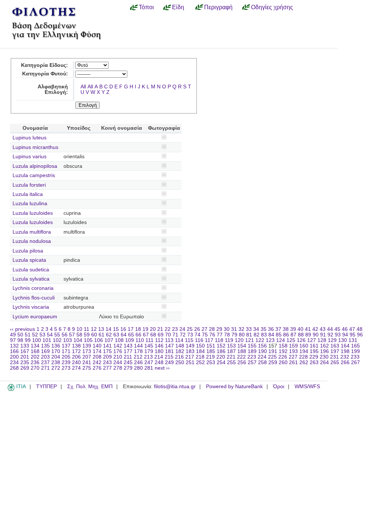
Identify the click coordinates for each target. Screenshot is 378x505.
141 (107, 346)
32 (241, 329)
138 (76, 346)
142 (117, 346)
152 (221, 346)
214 (158, 357)
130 (342, 340)
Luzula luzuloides (33, 213)
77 (220, 335)
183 (190, 351)
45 (337, 329)
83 (264, 335)
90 (316, 335)
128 (321, 340)
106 (98, 340)
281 (148, 368)
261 (293, 362)
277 (107, 368)
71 (175, 335)
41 (308, 329)
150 (200, 346)
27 (204, 329)
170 (55, 351)
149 (190, 346)
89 (308, 335)
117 (209, 340)
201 (24, 357)
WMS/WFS (307, 386)
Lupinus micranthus (35, 147)
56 (65, 335)
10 (79, 329)
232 (344, 357)
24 (182, 329)
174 (97, 351)
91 (323, 335)
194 (303, 351)
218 (200, 357)
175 (107, 351)
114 (179, 340)
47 (352, 329)
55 (57, 335)
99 (28, 340)
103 (67, 340)
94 (345, 335)
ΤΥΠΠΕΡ (46, 386)
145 (148, 346)
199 (355, 351)
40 (300, 329)
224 (262, 357)
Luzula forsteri (29, 185)
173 (86, 351)
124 (280, 340)
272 (55, 368)
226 (282, 357)
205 (66, 357)
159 (293, 346)
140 (97, 346)
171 (66, 351)
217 (189, 357)
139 (86, 346)
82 (257, 335)
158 (283, 346)
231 (334, 357)
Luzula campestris (34, 175)
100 (36, 340)
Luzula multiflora (32, 232)
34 (256, 329)
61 (101, 335)
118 (219, 340)
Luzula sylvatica (31, 279)
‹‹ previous (22, 329)
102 (57, 340)
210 (117, 357)
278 (117, 368)
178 (138, 351)
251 (190, 362)
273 (66, 368)
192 (283, 351)
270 (35, 368)
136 (55, 346)
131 (352, 340)
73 (190, 335)
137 (66, 346)
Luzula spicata (29, 260)
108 (119, 340)
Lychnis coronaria (33, 288)
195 (314, 351)
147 (169, 346)
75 (205, 335)
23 (175, 329)
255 (231, 362)
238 (55, 362)
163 (334, 346)
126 (301, 340)
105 (88, 340)
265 (334, 362)
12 (94, 329)
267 (355, 362)
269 (24, 368)
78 (227, 335)
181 (169, 351)
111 (149, 340)
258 (262, 362)
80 (242, 335)
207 (86, 357)
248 (159, 362)
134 (35, 346)
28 (212, 329)
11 (86, 329)
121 (249, 340)
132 (14, 346)
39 (293, 329)
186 (221, 351)
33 (249, 329)
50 (20, 335)
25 (190, 329)
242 (97, 362)
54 (50, 335)
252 (200, 362)
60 (94, 335)
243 (107, 362)
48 (359, 329)
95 (352, 335)
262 (303, 362)
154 (241, 346)
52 (35, 335)
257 (252, 362)
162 (324, 346)
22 (168, 329)
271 (45, 368)
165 (355, 346)
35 (264, 329)
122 (259, 340)
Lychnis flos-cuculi (34, 298)
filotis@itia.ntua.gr (175, 386)
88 (301, 335)
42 (315, 329)
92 (330, 335)
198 (345, 351)
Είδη (178, 7)
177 (128, 351)
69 (161, 335)
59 (87, 335)
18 (138, 329)
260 (283, 362)
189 (252, 351)
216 (179, 357)
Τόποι (146, 7)
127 (311, 340)
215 (169, 357)
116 (199, 340)
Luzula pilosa (28, 251)
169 (45, 351)
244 (117, 362)
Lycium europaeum (35, 316)
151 (210, 346)
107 (108, 340)
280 (138, 368)
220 (220, 357)
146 (159, 346)
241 (86, 362)
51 (28, 335)
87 (293, 335)
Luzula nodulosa (32, 241)
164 (345, 346)
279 (128, 368)
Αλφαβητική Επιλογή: (53, 89)
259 (272, 362)
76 (212, 335)
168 (35, 351)
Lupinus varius (30, 156)
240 (76, 362)
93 (338, 335)
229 (313, 357)
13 (101, 329)
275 (86, 368)
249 (169, 362)
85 (279, 335)
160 (303, 346)
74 (197, 335)
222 (241, 357)
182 (179, 351)
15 (116, 329)
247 (148, 362)
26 (197, 329)
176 (117, 351)
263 (314, 362)
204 (55, 357)
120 (239, 340)
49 (13, 335)
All (83, 86)
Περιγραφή (218, 7)
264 (324, 362)
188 (241, 351)
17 (131, 329)
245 (128, 362)
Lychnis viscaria (31, 307)
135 (45, 346)
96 (360, 335)
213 (148, 357)
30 (227, 329)
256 (241, 362)
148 (179, 346)
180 (159, 351)
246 (138, 362)
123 (270, 340)
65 (131, 335)
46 (345, 329)
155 (252, 346)
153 (231, 346)
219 (210, 357)
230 (324, 357)
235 (24, 362)
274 (76, 368)
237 (45, 362)
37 (278, 329)
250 (179, 362)
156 (262, 346)
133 (24, 346)
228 (303, 357)
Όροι (278, 386)
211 (128, 357)
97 (13, 340)
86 (286, 335)
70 (168, 335)
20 (153, 329)
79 (234, 335)
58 (79, 335)
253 (210, 362)
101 (46, 340)
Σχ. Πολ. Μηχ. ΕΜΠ (90, 386)
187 (231, 351)
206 (76, 357)
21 (160, 329)
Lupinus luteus (30, 137)
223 (251, 357)
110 (139, 340)
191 (272, 351)
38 (286, 329)
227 (293, 357)
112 (159, 340)
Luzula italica (28, 194)
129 (332, 340)
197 (334, 351)
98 (20, 340)
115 (189, 340)
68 (153, 335)
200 (14, 357)
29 (219, 329)
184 (200, 351)
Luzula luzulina (30, 203)
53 (42, 335)
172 (76, 351)
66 (138, 335)
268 (14, 368)
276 (97, 368)
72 (183, 335)
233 (355, 357)
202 (35, 357)
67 (146, 335)
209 (107, 357)
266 (345, 362)
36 (271, 329)
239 (66, 362)
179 (148, 351)
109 (129, 340)
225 (272, 357)
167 (24, 351)
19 (145, 329)
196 (324, 351)
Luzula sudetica (31, 269)
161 (314, 346)
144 (138, 346)
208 (97, 357)
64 (124, 335)
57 (72, 335)
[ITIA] (11, 390)
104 (77, 340)
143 (128, 346)
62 (109, 335)
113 (169, 340)
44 (330, 329)
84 (271, 335)
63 (116, 335)
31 (234, 329)
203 (45, 357)
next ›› (162, 368)
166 (14, 351)
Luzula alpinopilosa (35, 166)
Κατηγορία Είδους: (44, 65)
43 (323, 329)
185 (210, 351)
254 (221, 362)
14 (108, 329)
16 (123, 329)
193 (293, 351)
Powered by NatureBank (234, 386)
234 (14, 362)
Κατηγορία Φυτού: (45, 74)
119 (229, 340)
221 (231, 357)
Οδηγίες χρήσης (272, 7)
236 (35, 362)
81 (249, 335)
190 (262, 351)
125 (290, 340)
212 (138, 357)
